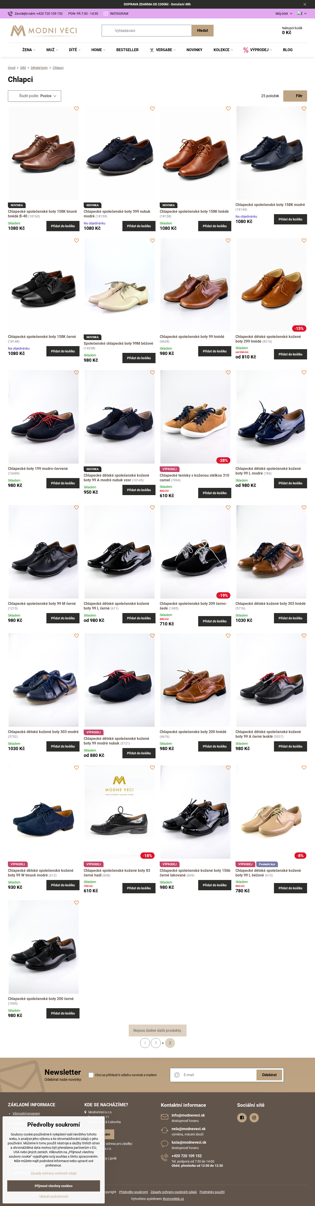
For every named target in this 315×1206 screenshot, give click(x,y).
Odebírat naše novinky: (63, 1079)
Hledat (202, 30)
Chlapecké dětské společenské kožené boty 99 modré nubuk (116, 740)
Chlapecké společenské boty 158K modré (270, 204)
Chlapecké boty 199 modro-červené (38, 468)
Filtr (298, 96)
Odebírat (269, 1075)
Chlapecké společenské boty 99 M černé (42, 603)
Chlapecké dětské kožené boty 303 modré (43, 732)
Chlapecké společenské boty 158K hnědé (194, 211)
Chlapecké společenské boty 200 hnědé (193, 732)
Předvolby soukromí (133, 1192)
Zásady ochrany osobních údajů (174, 1192)
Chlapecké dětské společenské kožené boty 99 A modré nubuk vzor (116, 477)
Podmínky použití (212, 1192)
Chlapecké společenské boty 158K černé (42, 336)
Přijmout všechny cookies (54, 1186)
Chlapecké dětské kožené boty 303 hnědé (270, 603)
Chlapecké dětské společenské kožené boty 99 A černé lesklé (268, 734)
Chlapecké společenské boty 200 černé (41, 999)
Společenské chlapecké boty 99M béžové (118, 343)
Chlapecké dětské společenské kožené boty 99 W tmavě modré (40, 872)
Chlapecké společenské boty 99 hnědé (192, 336)
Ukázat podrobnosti (53, 1196)
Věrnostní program (26, 1113)
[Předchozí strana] (145, 1043)
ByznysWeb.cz (173, 1199)
